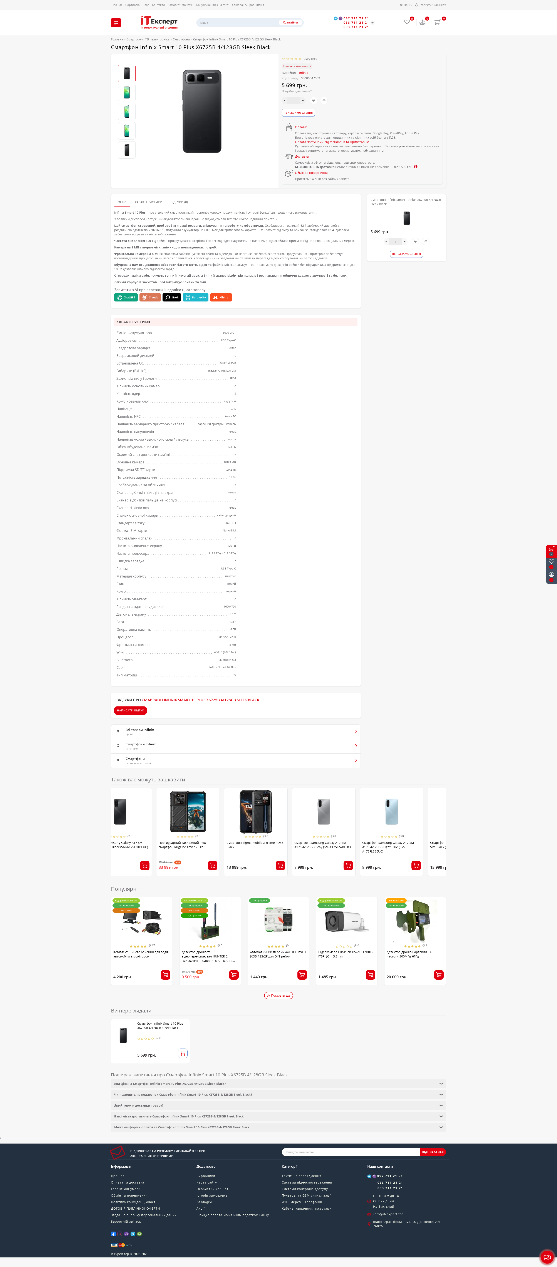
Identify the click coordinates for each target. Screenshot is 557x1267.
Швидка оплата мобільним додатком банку (232, 1215)
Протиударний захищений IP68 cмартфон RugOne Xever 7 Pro (137, 845)
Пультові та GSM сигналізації (307, 1195)
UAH (406, 5)
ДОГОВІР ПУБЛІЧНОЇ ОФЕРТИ (135, 1208)
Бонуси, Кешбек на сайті (212, 5)
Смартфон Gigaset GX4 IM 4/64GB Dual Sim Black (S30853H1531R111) (413, 845)
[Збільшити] (303, 100)
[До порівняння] (324, 100)
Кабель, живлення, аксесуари (307, 1208)
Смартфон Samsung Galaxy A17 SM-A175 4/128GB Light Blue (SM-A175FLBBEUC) (343, 847)
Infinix (303, 73)
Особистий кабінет (431, 5)
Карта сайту (206, 1182)
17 (153, 945)
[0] (422, 22)
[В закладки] (313, 100)
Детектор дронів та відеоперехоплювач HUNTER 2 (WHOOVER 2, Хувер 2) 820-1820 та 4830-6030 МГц (207, 958)
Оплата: (301, 127)
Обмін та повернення (129, 1195)
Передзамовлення (298, 112)
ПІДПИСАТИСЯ (433, 1152)
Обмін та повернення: (312, 173)
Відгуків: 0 (309, 59)
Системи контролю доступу (305, 1189)
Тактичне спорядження (301, 1176)
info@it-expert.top (388, 1214)
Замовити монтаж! (180, 5)
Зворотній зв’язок (126, 1221)
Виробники (205, 1176)
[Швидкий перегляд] (169, 808)
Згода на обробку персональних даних (143, 1215)
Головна (117, 39)
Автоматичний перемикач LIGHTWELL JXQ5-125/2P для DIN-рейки (278, 954)
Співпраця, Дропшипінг (248, 5)
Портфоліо (132, 5)
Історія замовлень (211, 1195)
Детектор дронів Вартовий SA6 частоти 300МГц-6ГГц (410, 954)
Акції (200, 1208)
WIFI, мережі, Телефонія (302, 1202)
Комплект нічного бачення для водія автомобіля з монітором (141, 954)
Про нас (117, 5)
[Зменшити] (284, 100)
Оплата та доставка (127, 1182)
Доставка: (302, 156)
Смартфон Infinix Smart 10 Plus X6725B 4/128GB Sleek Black (160, 1025)
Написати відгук (130, 710)
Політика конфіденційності (134, 1202)
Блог (146, 5)
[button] (127, 61)
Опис (122, 202)
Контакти (158, 5)
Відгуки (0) (179, 202)
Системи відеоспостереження (307, 1182)
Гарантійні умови (126, 1189)
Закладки (204, 1202)
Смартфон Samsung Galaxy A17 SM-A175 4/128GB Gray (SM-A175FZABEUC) (277, 845)
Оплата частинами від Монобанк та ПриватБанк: (332, 142)
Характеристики (148, 202)
